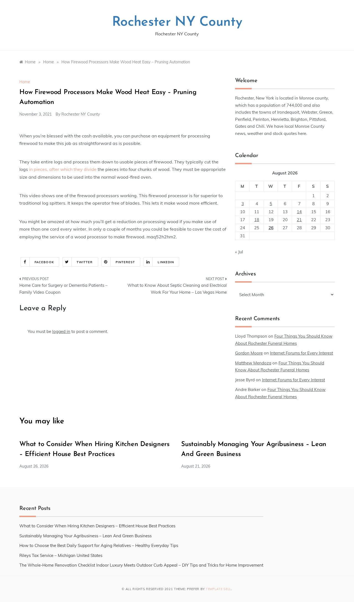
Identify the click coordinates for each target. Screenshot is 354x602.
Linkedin (166, 262)
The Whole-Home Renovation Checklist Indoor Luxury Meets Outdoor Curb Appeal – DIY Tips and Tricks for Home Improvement (141, 565)
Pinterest (125, 262)
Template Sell (218, 589)
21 (299, 219)
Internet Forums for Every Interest (301, 353)
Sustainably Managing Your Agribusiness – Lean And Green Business (85, 535)
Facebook (44, 262)
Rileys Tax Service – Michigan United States (60, 555)
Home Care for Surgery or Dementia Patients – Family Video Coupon (63, 289)
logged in (61, 331)
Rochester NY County (177, 22)
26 (271, 227)
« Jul (239, 251)
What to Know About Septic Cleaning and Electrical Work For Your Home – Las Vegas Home (177, 289)
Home (24, 81)
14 (299, 211)
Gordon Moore (249, 353)
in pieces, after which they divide (63, 169)
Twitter (85, 262)
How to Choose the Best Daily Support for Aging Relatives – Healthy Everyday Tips (98, 545)
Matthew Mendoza (253, 363)
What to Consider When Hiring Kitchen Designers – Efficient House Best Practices (97, 525)
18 (256, 219)
